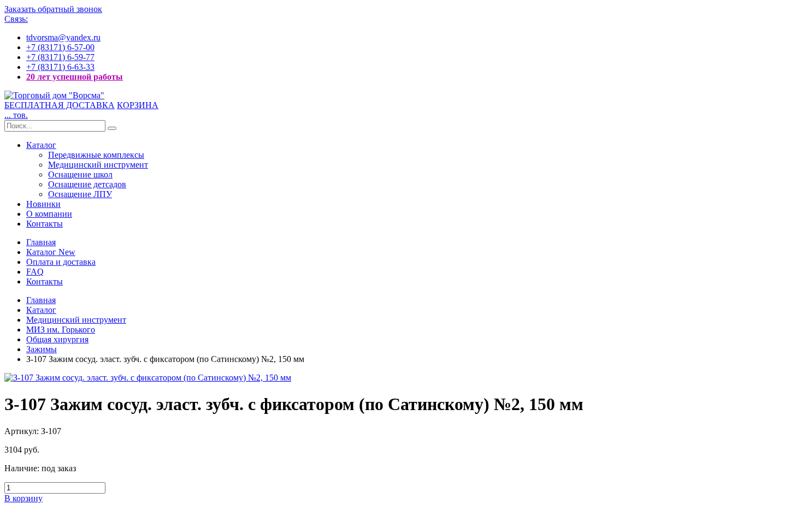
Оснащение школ (80, 174)
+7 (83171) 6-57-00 (60, 47)
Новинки (43, 204)
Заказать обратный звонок (53, 9)
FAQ (35, 271)
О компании (49, 213)
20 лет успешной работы (74, 76)
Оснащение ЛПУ (80, 194)
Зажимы (41, 349)
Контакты (44, 223)
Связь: (16, 18)
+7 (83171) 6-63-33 (60, 67)
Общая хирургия (57, 339)
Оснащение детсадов (87, 184)
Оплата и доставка (61, 261)
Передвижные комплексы (96, 154)
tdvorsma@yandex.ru (63, 37)
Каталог (41, 145)
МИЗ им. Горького (60, 329)
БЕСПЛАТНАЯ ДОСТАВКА (59, 105)
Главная (41, 242)
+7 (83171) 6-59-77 (60, 57)
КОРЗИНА (137, 105)
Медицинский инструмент (98, 164)
